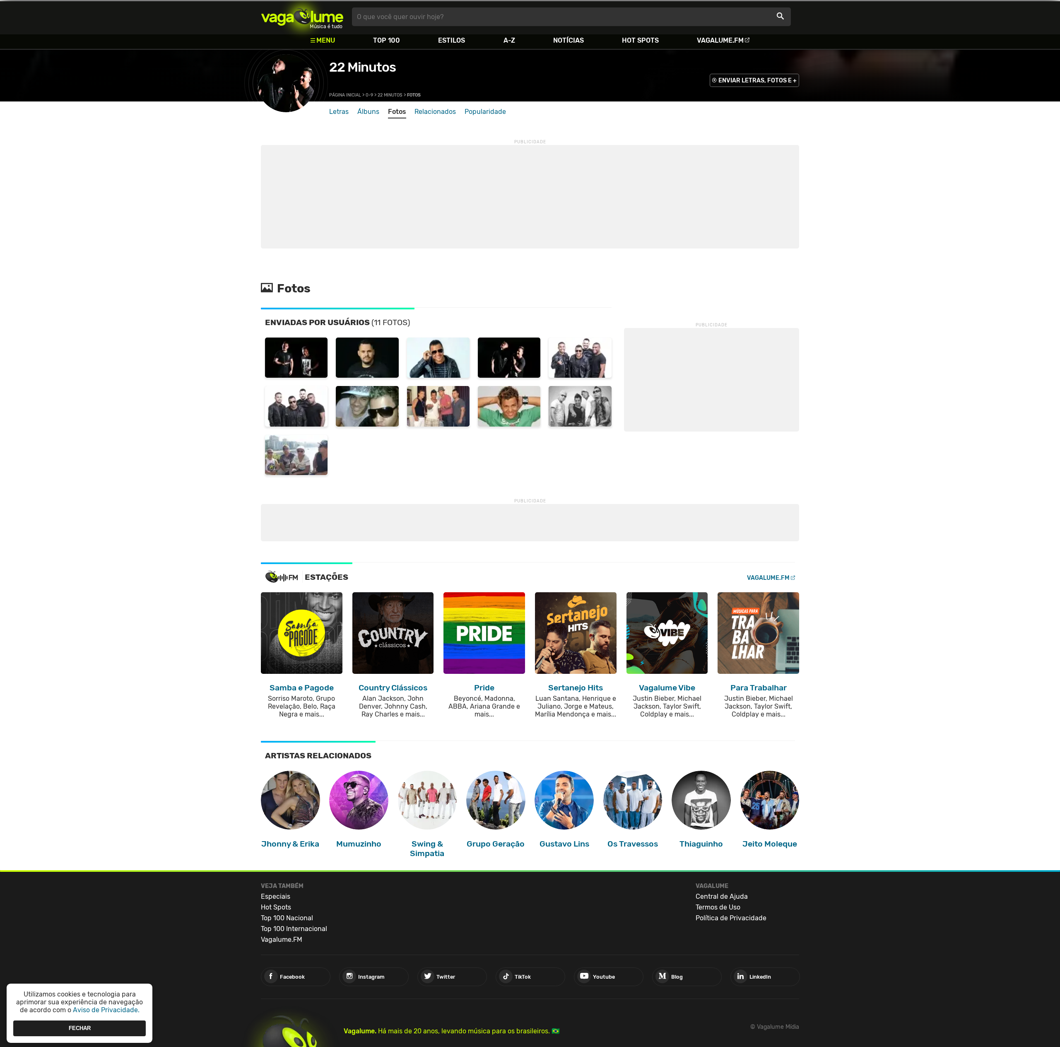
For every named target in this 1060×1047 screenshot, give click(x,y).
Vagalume (302, 16)
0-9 (369, 95)
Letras (339, 112)
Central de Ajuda (722, 896)
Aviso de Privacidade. (106, 1010)
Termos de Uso (718, 907)
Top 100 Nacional (287, 918)
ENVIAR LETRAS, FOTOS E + (757, 80)
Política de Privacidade (731, 918)
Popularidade (485, 112)
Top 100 (386, 40)
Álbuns (368, 112)
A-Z (509, 40)
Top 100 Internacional (294, 929)
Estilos (451, 40)
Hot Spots (640, 40)
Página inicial (345, 95)
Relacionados (435, 112)
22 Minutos (362, 67)
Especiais (275, 896)
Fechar (80, 1028)
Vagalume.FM (720, 40)
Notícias (568, 40)
